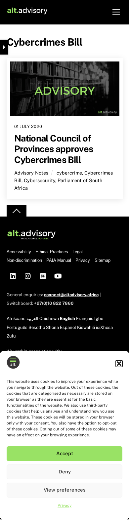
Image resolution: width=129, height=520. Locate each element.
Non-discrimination (24, 260)
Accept (64, 453)
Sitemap (102, 260)
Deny (65, 471)
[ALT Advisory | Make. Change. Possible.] (27, 12)
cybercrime (69, 173)
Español (68, 327)
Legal (77, 251)
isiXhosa (104, 327)
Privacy (64, 505)
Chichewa (49, 318)
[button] (119, 363)
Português (17, 327)
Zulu (11, 336)
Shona (52, 327)
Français (84, 318)
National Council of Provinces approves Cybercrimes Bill (53, 149)
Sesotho (36, 327)
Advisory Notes (31, 173)
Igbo (98, 318)
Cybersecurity (39, 180)
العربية (32, 318)
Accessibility (19, 251)
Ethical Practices (51, 251)
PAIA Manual (58, 260)
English (67, 318)
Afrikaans (16, 318)
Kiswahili (86, 327)
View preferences (65, 490)
